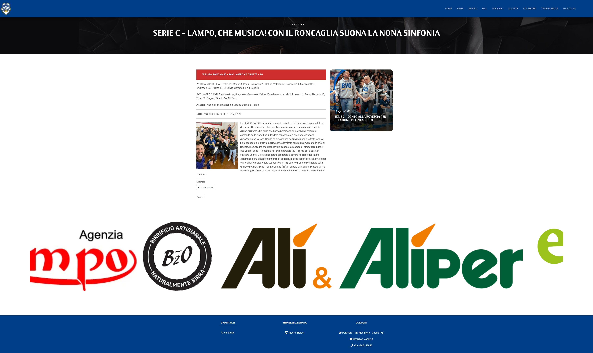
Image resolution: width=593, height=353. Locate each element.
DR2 (484, 8)
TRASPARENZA (549, 8)
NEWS (460, 8)
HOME (448, 8)
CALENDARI (529, 8)
